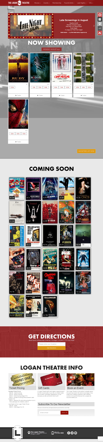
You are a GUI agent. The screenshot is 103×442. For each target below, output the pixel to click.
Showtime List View (86, 151)
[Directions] (100, 24)
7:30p (39, 87)
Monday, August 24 (51, 49)
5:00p (55, 87)
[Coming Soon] (100, 19)
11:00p (12, 87)
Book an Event (75, 388)
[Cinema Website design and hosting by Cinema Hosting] (51, 440)
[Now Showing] (100, 14)
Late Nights (81, 3)
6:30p (18, 133)
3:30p (12, 133)
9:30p (24, 133)
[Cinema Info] (100, 28)
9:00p (89, 87)
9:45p (45, 87)
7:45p (61, 87)
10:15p (67, 87)
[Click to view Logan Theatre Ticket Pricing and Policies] (22, 379)
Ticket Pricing (17, 388)
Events (46, 3)
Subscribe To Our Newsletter (54, 404)
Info (90, 3)
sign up (64, 412)
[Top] (100, 33)
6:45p (83, 87)
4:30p (77, 87)
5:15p (34, 87)
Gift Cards (43, 388)
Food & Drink (68, 3)
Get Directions (51, 348)
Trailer (19, 95)
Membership (56, 3)
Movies (37, 3)
